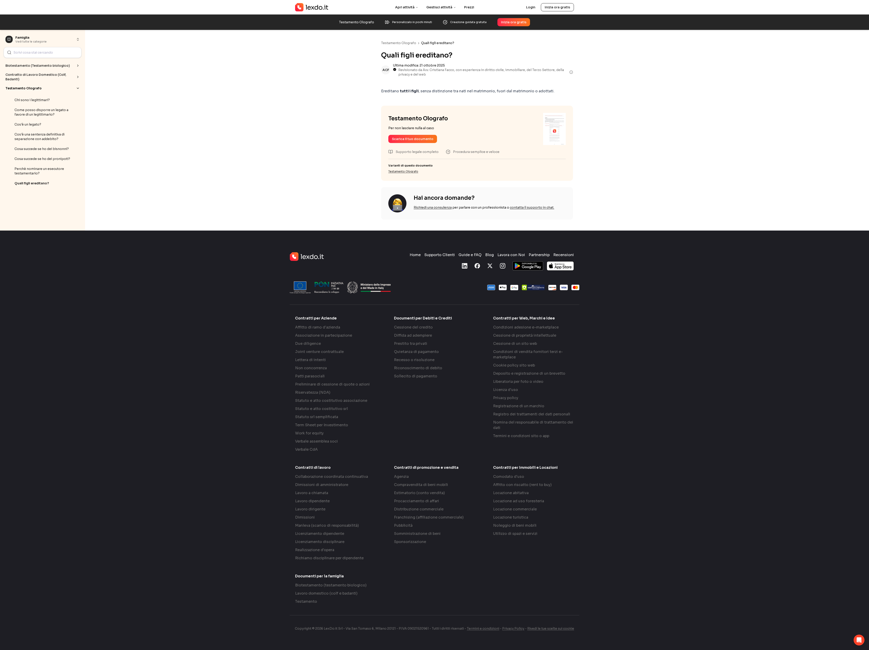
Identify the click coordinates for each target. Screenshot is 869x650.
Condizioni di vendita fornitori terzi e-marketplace (528, 354)
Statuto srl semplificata (316, 416)
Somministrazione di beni (417, 533)
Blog (489, 254)
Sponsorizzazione (410, 541)
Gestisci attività (439, 7)
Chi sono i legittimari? (32, 100)
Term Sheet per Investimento (321, 425)
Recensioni (563, 254)
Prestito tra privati (410, 343)
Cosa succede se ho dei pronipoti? (42, 159)
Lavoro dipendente (312, 501)
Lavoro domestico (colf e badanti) (326, 593)
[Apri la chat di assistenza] (859, 640)
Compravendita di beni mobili (421, 484)
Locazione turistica (510, 517)
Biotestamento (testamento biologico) (331, 585)
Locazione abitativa (511, 492)
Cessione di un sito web (515, 343)
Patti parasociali (310, 376)
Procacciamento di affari (416, 501)
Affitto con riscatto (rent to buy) (522, 484)
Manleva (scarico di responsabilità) (327, 525)
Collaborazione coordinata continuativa (331, 476)
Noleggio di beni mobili (515, 525)
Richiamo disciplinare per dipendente (329, 558)
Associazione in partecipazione (323, 335)
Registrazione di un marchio (518, 406)
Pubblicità (403, 525)
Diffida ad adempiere (413, 335)
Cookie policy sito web (514, 365)
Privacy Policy (513, 628)
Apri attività (405, 7)
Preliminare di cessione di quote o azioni (332, 384)
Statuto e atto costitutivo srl (321, 408)
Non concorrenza (311, 368)
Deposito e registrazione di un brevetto (529, 373)
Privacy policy (505, 397)
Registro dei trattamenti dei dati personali (531, 414)
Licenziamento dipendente (319, 533)
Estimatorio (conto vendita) (419, 492)
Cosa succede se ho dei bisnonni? (41, 149)
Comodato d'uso (508, 476)
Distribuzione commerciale (419, 509)
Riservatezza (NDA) (312, 392)
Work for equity (309, 433)
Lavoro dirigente (310, 509)
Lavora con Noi (511, 254)
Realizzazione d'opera (314, 550)
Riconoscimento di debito (418, 368)
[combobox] (42, 52)
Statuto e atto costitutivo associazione (331, 400)
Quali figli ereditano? (31, 183)
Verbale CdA (306, 449)
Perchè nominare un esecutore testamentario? (39, 171)
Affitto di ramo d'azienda (317, 327)
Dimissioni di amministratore (321, 484)
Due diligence (308, 343)
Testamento (306, 601)
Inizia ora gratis (557, 7)
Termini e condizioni (483, 628)
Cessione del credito (413, 327)
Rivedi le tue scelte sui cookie (550, 628)
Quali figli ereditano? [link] (437, 43)
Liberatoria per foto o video (518, 381)
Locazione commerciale (515, 509)
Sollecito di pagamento (415, 376)
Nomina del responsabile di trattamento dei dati (533, 425)
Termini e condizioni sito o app (521, 435)
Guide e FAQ (470, 254)
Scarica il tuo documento (412, 139)
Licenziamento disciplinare (319, 541)
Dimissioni (305, 517)
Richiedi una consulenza (433, 207)
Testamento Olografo (398, 43)
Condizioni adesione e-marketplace (526, 327)
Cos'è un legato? (27, 124)
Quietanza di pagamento (416, 351)
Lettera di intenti (310, 359)
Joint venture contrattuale (319, 351)
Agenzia (401, 476)
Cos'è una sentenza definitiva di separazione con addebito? (39, 136)
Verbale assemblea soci (316, 441)
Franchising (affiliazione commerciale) (429, 517)
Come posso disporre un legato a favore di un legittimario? (41, 112)
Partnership (539, 254)
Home (415, 254)
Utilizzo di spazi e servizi (515, 533)
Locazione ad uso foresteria (518, 501)
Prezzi (469, 7)
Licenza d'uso (505, 389)
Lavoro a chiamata (311, 492)
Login (530, 7)
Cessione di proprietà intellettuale (524, 335)
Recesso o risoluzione (414, 359)
